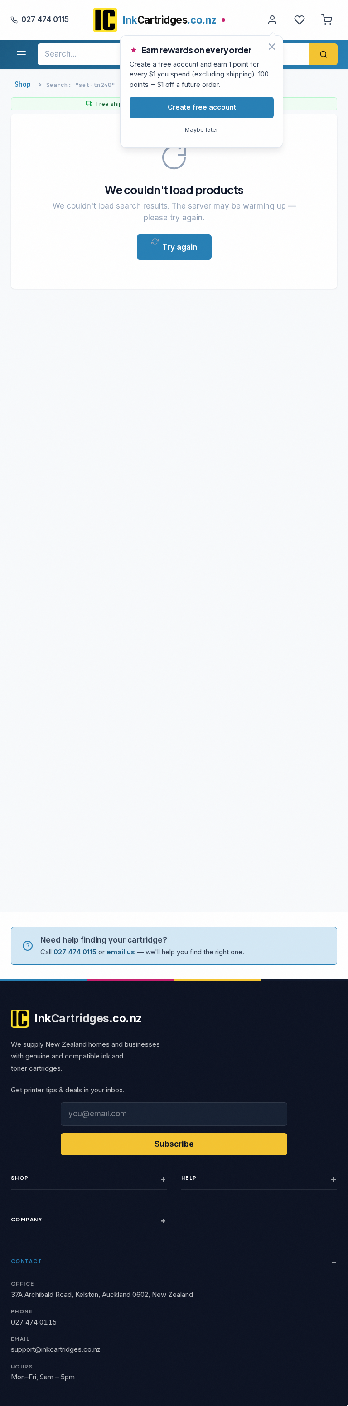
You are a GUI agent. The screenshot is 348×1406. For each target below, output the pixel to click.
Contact (26, 1261)
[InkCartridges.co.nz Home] (105, 20)
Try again (179, 247)
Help (189, 1178)
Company (26, 1219)
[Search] (323, 54)
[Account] (272, 20)
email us (120, 952)
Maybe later (201, 129)
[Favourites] (299, 20)
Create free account (202, 107)
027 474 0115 (45, 19)
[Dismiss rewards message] (272, 47)
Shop (22, 84)
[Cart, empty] (327, 20)
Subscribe (174, 1144)
